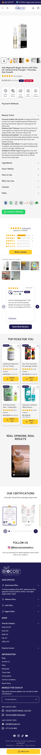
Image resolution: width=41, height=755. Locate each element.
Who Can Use (8, 181)
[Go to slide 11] (32, 531)
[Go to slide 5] (18, 531)
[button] (7, 76)
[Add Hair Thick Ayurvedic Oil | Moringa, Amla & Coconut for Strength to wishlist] (37, 345)
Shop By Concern (8, 648)
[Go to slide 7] (22, 531)
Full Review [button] (12, 318)
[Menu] (2, 8)
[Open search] (7, 8)
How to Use (7, 175)
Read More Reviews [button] (20, 327)
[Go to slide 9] (27, 531)
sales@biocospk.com (12, 724)
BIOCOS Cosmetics (20, 741)
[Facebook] (14, 735)
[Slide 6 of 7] (33, 60)
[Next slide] (37, 306)
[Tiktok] (22, 735)
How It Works (8, 169)
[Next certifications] (36, 531)
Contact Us (6, 662)
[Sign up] (36, 699)
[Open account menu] (33, 8)
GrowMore (19, 743)
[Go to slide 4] (16, 531)
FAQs (4, 193)
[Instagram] (18, 735)
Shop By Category (8, 623)
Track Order (6, 672)
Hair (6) (4, 638)
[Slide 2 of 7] (9, 60)
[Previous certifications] (5, 531)
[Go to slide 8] (25, 531)
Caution (5, 187)
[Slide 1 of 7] (3, 60)
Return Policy (6, 683)
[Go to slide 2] (11, 531)
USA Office (9, 605)
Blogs (4, 658)
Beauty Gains (8, 115)
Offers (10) (5, 642)
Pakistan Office (10, 599)
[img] (13, 288)
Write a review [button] (21, 252)
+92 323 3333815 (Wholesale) (15, 715)
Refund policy (10, 745)
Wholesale (5, 669)
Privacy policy (6, 676)
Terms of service (30, 745)
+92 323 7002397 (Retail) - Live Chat (18, 711)
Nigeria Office (10, 611)
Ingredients (7, 163)
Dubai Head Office (11, 585)
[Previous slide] (3, 306)
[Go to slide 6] (20, 531)
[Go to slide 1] (9, 531)
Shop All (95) (6, 627)
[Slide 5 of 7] (27, 60)
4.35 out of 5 (26, 228)
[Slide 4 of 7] (21, 60)
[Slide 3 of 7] (15, 60)
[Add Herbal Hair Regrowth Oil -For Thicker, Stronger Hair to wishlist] (18, 345)
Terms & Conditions (9, 680)
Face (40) (5, 631)
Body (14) (5, 634)
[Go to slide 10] (29, 531)
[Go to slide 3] (13, 531)
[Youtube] (26, 735)
